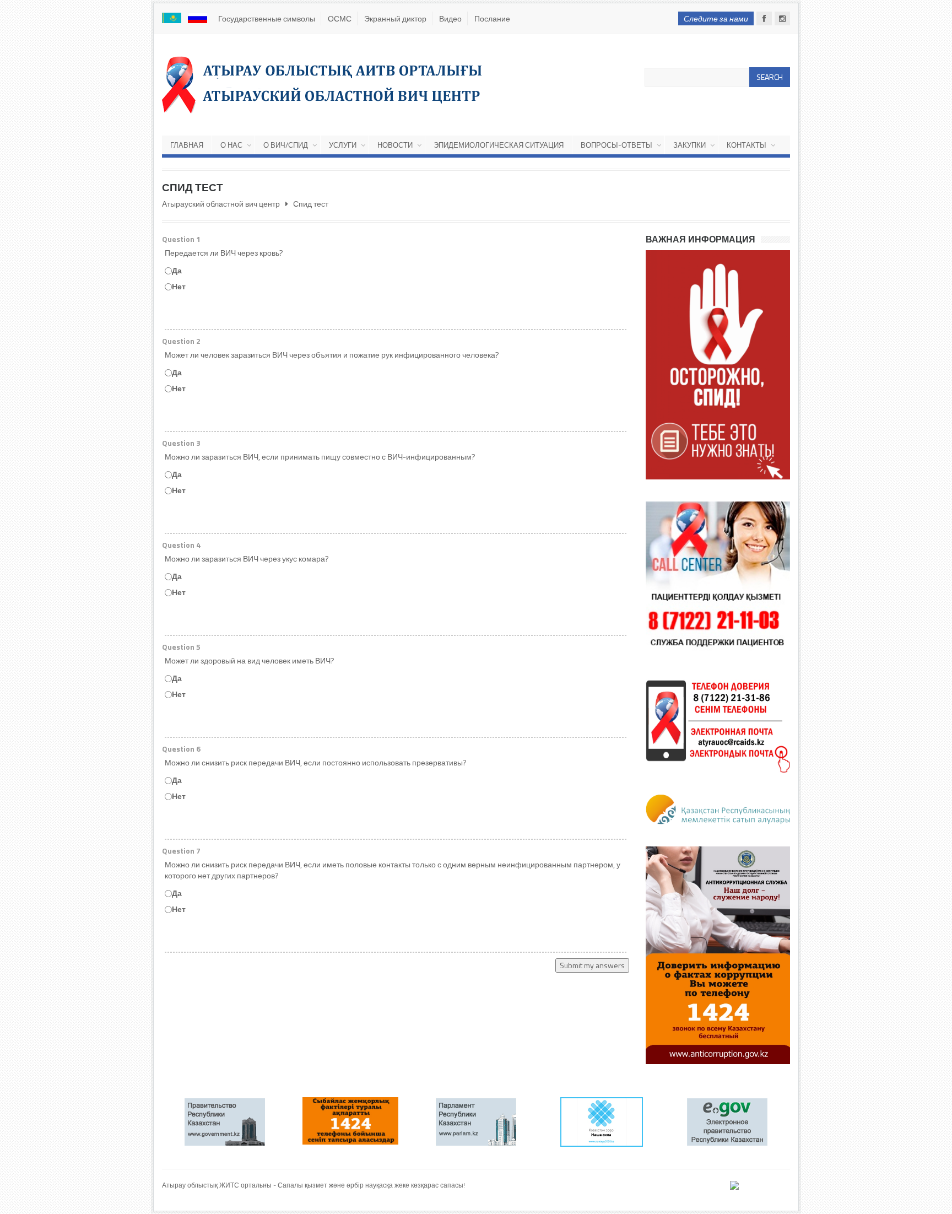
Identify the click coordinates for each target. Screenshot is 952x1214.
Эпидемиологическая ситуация (499, 144)
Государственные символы (266, 18)
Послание (492, 18)
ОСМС (339, 18)
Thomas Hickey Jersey (194, 1195)
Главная (186, 144)
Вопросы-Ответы (616, 144)
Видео (450, 18)
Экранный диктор (395, 18)
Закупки (689, 144)
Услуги (342, 144)
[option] (225, 1122)
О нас (231, 144)
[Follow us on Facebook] (764, 18)
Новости (395, 144)
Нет (179, 286)
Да (177, 270)
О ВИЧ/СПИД (285, 144)
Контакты (746, 144)
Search (769, 77)
